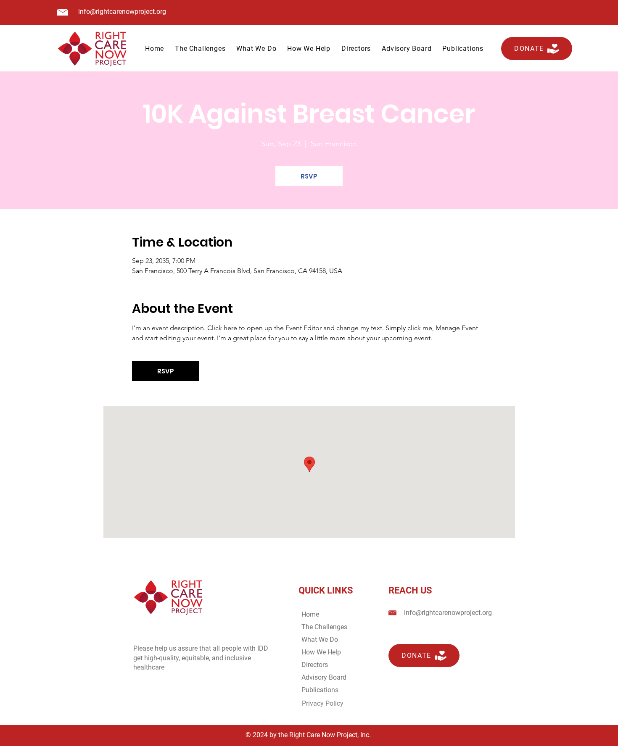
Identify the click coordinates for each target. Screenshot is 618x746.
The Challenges (324, 627)
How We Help (321, 652)
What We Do (319, 640)
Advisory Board (323, 677)
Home (310, 614)
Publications (319, 690)
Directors (314, 665)
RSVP (309, 176)
